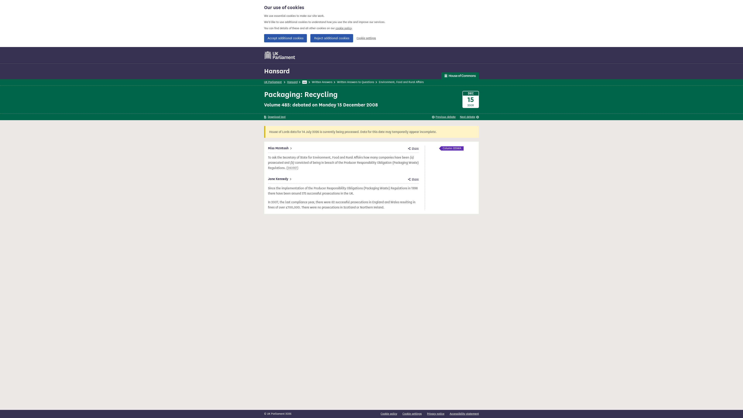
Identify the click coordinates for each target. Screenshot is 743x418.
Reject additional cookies (331, 38)
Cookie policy (389, 413)
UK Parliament (273, 82)
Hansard (277, 71)
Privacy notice (435, 413)
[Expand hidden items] (304, 82)
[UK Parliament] (280, 55)
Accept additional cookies (285, 38)
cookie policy (344, 28)
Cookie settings (366, 38)
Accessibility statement (464, 413)
